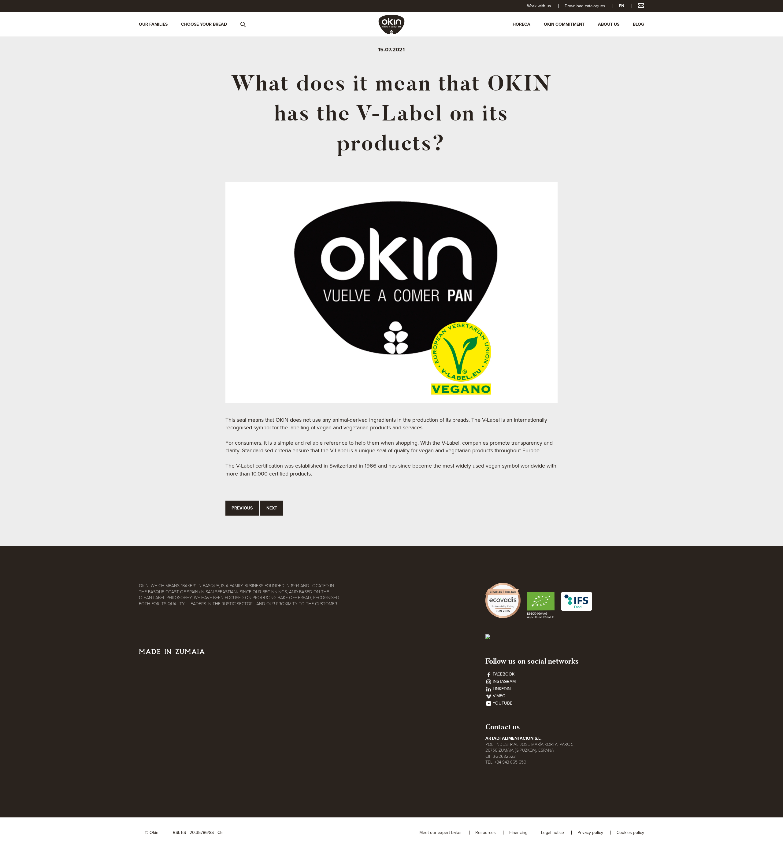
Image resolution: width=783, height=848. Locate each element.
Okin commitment (564, 24)
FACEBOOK (503, 674)
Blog (638, 24)
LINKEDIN (501, 688)
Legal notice (552, 832)
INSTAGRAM (504, 681)
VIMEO (499, 695)
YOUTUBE (502, 703)
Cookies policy (630, 832)
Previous (242, 508)
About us (608, 24)
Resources (485, 832)
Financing (518, 832)
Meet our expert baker (440, 832)
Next (271, 508)
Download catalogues (585, 6)
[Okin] (392, 24)
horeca (521, 24)
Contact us (502, 727)
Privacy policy (590, 832)
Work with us (539, 6)
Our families (153, 24)
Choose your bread (204, 24)
